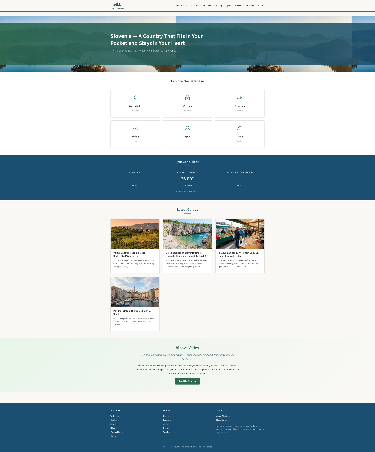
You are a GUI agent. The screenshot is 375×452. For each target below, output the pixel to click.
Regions (167, 428)
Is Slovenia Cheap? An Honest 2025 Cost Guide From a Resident (239, 254)
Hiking (218, 5)
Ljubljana (167, 420)
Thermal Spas (116, 432)
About (261, 5)
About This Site (223, 416)
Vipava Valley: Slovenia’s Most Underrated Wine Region (129, 254)
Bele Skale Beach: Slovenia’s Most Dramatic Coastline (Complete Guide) (186, 254)
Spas (228, 5)
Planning (167, 416)
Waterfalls (181, 5)
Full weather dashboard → (187, 191)
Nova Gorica (221, 420)
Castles (195, 5)
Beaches (207, 5)
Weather (250, 5)
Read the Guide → (187, 381)
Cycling (166, 424)
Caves (238, 5)
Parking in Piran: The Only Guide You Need (132, 312)
